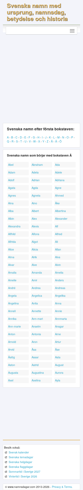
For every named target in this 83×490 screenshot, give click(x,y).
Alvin (58, 265)
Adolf (11, 180)
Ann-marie (14, 326)
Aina (11, 203)
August (59, 365)
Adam (11, 172)
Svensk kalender (19, 452)
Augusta (13, 372)
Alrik (34, 257)
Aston (11, 365)
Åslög (11, 357)
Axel (10, 380)
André (11, 288)
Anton (11, 334)
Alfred (58, 234)
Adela (35, 172)
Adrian (36, 180)
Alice (11, 249)
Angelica (37, 295)
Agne (58, 188)
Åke (57, 203)
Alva (57, 257)
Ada (57, 165)
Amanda (37, 272)
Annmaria (61, 319)
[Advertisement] (41, 77)
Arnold (12, 342)
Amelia (59, 272)
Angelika (60, 295)
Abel (11, 165)
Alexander (61, 218)
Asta (57, 357)
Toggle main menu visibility (72, 30)
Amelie (12, 280)
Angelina (13, 303)
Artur (58, 342)
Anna (58, 303)
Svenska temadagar (21, 457)
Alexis (35, 226)
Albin (11, 218)
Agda (35, 188)
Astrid (35, 365)
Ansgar (59, 326)
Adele (58, 172)
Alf (56, 226)
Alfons (35, 234)
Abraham (37, 165)
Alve (34, 265)
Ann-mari (37, 319)
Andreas (60, 288)
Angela (12, 295)
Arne (58, 334)
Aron (34, 342)
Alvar (11, 265)
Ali (56, 242)
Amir (34, 280)
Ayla (57, 380)
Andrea (36, 288)
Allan (58, 249)
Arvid (11, 349)
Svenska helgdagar (20, 462)
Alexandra (14, 226)
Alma (11, 257)
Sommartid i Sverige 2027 (24, 471)
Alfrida (12, 242)
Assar (35, 357)
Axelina (36, 380)
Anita (35, 303)
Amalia (12, 272)
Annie (58, 311)
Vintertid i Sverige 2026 (23, 476)
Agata (11, 188)
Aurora (59, 372)
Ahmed (59, 195)
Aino (34, 203)
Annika (12, 319)
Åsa (34, 349)
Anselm (36, 326)
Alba (11, 211)
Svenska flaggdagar (21, 467)
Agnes (12, 195)
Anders (59, 280)
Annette (36, 311)
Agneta (36, 195)
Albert (35, 211)
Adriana (59, 180)
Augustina (38, 372)
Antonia (36, 334)
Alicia (35, 249)
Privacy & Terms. (62, 487)
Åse (57, 349)
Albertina (60, 211)
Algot (35, 242)
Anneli (12, 311)
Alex (34, 218)
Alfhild (11, 234)
